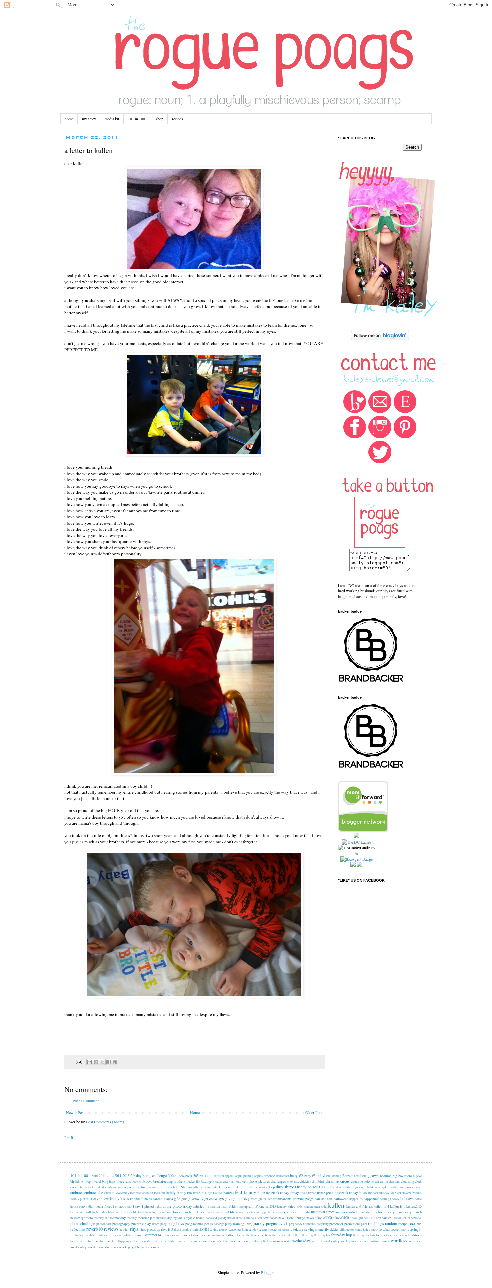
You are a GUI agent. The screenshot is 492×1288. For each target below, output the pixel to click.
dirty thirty (284, 1186)
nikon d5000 (323, 1217)
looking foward (155, 1212)
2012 (110, 1176)
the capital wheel (283, 1235)
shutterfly (322, 1229)
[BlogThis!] (96, 1062)
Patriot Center (401, 1218)
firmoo (312, 1193)
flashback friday (346, 1192)
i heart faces (103, 1206)
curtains (205, 1187)
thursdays (359, 1235)
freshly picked (79, 1199)
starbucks (102, 1235)
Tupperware (125, 1241)
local (141, 1212)
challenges (278, 1181)
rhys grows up (150, 1229)
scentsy (264, 1229)
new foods (270, 1217)
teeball (241, 1235)
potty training (234, 1223)
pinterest (137, 1223)
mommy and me (104, 1218)
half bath (327, 1199)
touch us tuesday (397, 1235)
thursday (307, 1235)
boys (149, 1181)
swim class (219, 1235)
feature (217, 1193)
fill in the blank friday (273, 1192)
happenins (356, 1199)
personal (416, 1218)
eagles (385, 1187)
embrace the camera (99, 1192)
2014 (117, 1175)
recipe (402, 1223)
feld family (245, 1192)
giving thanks (236, 1198)
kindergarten (312, 1206)
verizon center (241, 1241)
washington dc (280, 1241)
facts (157, 1193)
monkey (132, 1218)
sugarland (125, 1235)
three (298, 1235)
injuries (198, 1206)
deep (271, 1187)
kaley (291, 1206)
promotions (352, 1223)
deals (250, 1187)
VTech (264, 1241)
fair (163, 1193)
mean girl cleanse (288, 1212)
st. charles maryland (83, 1235)
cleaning (394, 1181)
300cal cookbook (180, 1175)
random (391, 1223)
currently (193, 1187)
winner (363, 1241)
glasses (252, 1199)
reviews (111, 1229)
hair (317, 1198)
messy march (412, 1212)
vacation (208, 1241)
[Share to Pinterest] (115, 1062)
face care (135, 1193)
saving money (219, 1229)
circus (345, 1181)
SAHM (204, 1229)
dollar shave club (338, 1187)
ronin (195, 1229)
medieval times (323, 1211)
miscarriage (77, 1218)
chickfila (305, 1181)
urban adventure (166, 1241)
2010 (94, 1176)
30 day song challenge (149, 1175)
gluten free (265, 1199)
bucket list (194, 1181)
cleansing (407, 1181)
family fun (184, 1192)
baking (336, 1176)
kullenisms (77, 1212)
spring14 (416, 1229)
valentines (223, 1241)
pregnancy (255, 1223)
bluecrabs (124, 1181)
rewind (124, 1229)
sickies (334, 1229)
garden (157, 1198)
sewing (309, 1229)
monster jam (146, 1217)
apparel (229, 1176)
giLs (177, 1198)
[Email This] (89, 1062)
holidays (407, 1198)
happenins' (371, 1198)
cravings (153, 1187)
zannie (155, 1246)
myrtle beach (195, 1217)
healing (384, 1199)
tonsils (380, 1235)
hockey (394, 1199)
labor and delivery (120, 1212)
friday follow (99, 1198)
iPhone (259, 1206)
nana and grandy (216, 1218)
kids (299, 1206)
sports (405, 1229)
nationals (250, 1218)
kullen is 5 (397, 1206)
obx (378, 1218)
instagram (246, 1206)
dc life (241, 1187)
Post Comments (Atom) (105, 1121)
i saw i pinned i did (147, 1206)
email (418, 1187)
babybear (324, 1175)
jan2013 (270, 1206)
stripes (113, 1235)
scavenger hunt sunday (243, 1229)
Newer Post (75, 1112)
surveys (167, 1235)
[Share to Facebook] (108, 1062)
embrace (76, 1192)
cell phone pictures (256, 1181)
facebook (147, 1193)
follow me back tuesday (374, 1193)
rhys (134, 1229)
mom (89, 1217)
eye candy (122, 1193)
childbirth (318, 1181)
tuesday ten (108, 1241)
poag (163, 1224)
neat (259, 1218)
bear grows (369, 1175)
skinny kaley (361, 1229)
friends (135, 1198)
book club (138, 1181)
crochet (172, 1187)
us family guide (189, 1241)
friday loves (119, 1198)
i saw (128, 1206)
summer (138, 1235)
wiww (386, 1241)
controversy (113, 1187)
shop (159, 118)
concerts (76, 1187)
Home (195, 1112)
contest (99, 1187)
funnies (146, 1198)
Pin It (68, 1137)
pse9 (364, 1224)
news (310, 1217)
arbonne (269, 1175)
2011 (102, 1175)
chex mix (293, 1181)
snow (374, 1229)
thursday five (322, 1235)
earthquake (397, 1187)
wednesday (301, 1240)
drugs (354, 1187)
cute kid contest (223, 1187)
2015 (125, 1175)
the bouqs (252, 1235)
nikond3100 (341, 1217)
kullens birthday (96, 1212)
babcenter (282, 1176)
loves (176, 1212)
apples (258, 1176)
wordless (399, 1240)
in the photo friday (177, 1206)
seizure (298, 1229)
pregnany (323, 1224)
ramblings (376, 1223)
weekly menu (349, 1241)
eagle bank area (369, 1187)
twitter (138, 1241)
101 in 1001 (137, 118)
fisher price (325, 1192)
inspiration (213, 1206)
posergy (219, 1224)
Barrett (347, 1175)
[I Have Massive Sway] (356, 836)
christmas (332, 1181)
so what (384, 1229)
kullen (336, 1205)
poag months (194, 1223)
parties (386, 1217)
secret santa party (281, 1229)
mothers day (164, 1218)
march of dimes (193, 1212)
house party (78, 1206)
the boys (265, 1235)
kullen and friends (359, 1206)
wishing (375, 1241)
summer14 (153, 1234)
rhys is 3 (167, 1229)
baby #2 (296, 1175)
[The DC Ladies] (356, 842)
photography (121, 1223)
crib (162, 1187)
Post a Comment (86, 1100)
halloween (341, 1198)
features (228, 1192)
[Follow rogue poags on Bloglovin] (380, 338)
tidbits (370, 1235)
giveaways (214, 1198)
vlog (256, 1241)
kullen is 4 (381, 1206)
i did (89, 1206)
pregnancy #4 (277, 1223)
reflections (77, 1229)
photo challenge (82, 1223)
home (69, 118)
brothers (179, 1181)
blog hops (109, 1181)
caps (218, 1181)
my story (89, 118)
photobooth (104, 1224)
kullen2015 (414, 1206)
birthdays (76, 1181)
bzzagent (207, 1181)
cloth (418, 1181)
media (306, 1212)
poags (208, 1223)
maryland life (225, 1212)
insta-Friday (229, 1206)
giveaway (195, 1198)
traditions (415, 1235)
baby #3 (310, 1175)
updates (149, 1241)
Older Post (313, 1112)
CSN (182, 1187)
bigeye (417, 1176)
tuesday (93, 1241)
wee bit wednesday (325, 1241)
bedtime (385, 1175)
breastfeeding (163, 1181)
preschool (336, 1223)
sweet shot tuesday (197, 1235)
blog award (93, 1181)
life (135, 1212)
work (123, 1246)
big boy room (402, 1175)
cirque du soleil (361, 1181)
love (169, 1212)
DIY (322, 1187)
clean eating (380, 1181)
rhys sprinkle (182, 1229)
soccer (395, 1229)
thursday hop (341, 1234)
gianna (168, 1198)
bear (356, 1176)
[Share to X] (102, 1062)
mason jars (243, 1212)
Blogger (267, 1272)
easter (409, 1187)
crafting (140, 1187)
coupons (128, 1187)
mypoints (179, 1218)
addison (219, 1176)
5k (201, 1176)
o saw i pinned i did (362, 1218)
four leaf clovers (400, 1193)
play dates (152, 1223)
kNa (324, 1206)
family (171, 1192)
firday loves (298, 1192)
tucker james (78, 1241)
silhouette (346, 1229)
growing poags (303, 1198)
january (282, 1206)
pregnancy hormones (302, 1224)
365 (195, 1175)
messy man (394, 1212)
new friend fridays (291, 1217)
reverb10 (94, 1229)
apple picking (244, 1176)
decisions (261, 1187)
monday (120, 1217)
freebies (417, 1193)
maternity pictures (263, 1212)
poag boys (176, 1223)
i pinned (118, 1206)
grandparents (282, 1198)
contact (88, 1187)
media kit (112, 118)
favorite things (202, 1193)
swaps (178, 1235)
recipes (177, 118)
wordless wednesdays (102, 1246)
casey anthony (232, 1181)
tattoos (231, 1235)
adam (208, 1175)
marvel (210, 1212)
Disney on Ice (306, 1186)
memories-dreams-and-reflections (360, 1212)
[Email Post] (78, 1061)
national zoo (235, 1218)
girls (184, 1199)
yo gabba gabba (139, 1246)
